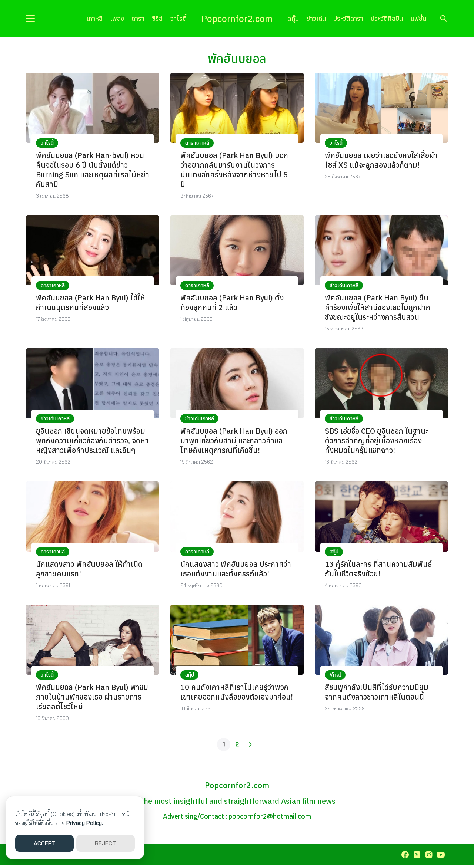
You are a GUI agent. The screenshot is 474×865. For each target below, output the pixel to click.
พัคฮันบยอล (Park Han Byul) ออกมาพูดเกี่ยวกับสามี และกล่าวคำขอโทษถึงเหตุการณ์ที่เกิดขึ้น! (233, 440)
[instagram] (428, 854)
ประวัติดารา (348, 18)
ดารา (137, 18)
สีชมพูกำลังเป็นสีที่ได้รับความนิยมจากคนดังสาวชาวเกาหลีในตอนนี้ (376, 692)
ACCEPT (45, 843)
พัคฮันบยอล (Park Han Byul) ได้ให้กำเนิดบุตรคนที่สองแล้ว (90, 302)
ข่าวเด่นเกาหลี (344, 285)
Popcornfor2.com (237, 18)
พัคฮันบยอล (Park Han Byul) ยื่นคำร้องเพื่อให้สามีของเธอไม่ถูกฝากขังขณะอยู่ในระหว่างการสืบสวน (377, 307)
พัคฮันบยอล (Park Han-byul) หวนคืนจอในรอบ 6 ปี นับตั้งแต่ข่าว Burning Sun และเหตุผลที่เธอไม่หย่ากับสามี (92, 169)
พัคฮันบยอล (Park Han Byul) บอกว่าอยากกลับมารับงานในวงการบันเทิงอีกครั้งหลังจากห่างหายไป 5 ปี (234, 169)
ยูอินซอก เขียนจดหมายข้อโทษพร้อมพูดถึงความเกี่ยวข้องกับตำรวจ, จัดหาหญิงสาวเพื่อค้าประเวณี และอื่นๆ (92, 440)
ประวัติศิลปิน (387, 18)
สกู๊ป (293, 18)
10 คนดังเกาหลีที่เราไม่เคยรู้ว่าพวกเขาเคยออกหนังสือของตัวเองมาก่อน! (236, 692)
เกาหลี (94, 18)
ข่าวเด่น (316, 18)
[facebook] (405, 854)
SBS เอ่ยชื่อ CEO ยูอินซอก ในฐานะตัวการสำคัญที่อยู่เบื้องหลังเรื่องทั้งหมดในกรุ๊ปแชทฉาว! (376, 440)
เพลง (117, 18)
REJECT (105, 843)
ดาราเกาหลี (197, 142)
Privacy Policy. (84, 822)
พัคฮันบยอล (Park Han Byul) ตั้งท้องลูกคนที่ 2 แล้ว (232, 302)
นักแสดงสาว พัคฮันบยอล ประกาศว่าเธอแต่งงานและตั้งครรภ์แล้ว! (235, 569)
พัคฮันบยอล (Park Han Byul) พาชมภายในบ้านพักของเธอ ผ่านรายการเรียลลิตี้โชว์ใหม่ (92, 696)
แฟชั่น (418, 18)
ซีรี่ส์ (157, 18)
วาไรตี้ (178, 18)
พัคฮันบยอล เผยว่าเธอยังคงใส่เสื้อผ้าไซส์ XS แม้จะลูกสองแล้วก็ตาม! (381, 160)
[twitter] (417, 854)
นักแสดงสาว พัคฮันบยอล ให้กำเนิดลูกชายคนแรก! (89, 569)
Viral (335, 674)
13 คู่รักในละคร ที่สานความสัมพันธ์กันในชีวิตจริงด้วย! (378, 569)
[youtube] (440, 854)
